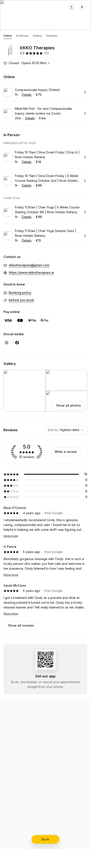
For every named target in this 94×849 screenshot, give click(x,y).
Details (26, 94)
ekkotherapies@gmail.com (29, 265)
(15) (46, 53)
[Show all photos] (45, 15)
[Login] (81, 6)
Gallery (37, 35)
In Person (22, 35)
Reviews (51, 35)
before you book (21, 300)
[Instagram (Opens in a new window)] (6, 342)
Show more (10, 536)
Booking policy (20, 292)
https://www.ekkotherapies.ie (31, 272)
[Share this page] (71, 6)
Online (7, 35)
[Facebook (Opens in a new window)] (17, 342)
